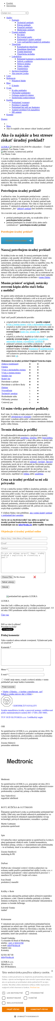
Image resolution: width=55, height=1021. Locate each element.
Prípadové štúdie (19, 81)
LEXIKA (5, 147)
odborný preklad (24, 208)
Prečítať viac (35, 987)
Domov (4, 119)
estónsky (33, 462)
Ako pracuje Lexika (20, 73)
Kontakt (9, 114)
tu (16, 356)
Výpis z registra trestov (11, 373)
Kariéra (9, 100)
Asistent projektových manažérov (26, 110)
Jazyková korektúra (20, 71)
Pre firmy (21, 35)
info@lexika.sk (25, 525)
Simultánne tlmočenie (26, 49)
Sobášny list (6, 376)
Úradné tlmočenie (24, 51)
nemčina (33, 438)
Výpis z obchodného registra (13, 370)
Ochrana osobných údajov (23, 95)
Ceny (8, 76)
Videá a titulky (23, 66)
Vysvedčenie (6, 390)
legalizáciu (33, 349)
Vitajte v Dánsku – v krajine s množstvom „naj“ (23, 691)
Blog (8, 83)
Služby (9, 18)
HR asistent (16, 112)
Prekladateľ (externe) (21, 102)
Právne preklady (24, 25)
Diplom (4, 387)
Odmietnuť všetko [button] (39, 1009)
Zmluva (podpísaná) (9, 364)
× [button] (52, 971)
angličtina (24, 438)
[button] (27, 1016)
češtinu (26, 474)
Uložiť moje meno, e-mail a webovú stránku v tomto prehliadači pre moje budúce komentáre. (24, 680)
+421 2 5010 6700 (15, 943)
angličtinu (39, 474)
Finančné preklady (25, 27)
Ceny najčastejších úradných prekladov (33, 42)
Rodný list (5, 379)
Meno (4, 669)
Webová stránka (24, 64)
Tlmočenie (16, 44)
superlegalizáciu (47, 349)
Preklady (15, 20)
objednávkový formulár (21, 416)
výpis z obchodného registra (38, 324)
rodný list (25, 332)
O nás (8, 88)
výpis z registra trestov (16, 324)
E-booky (15, 85)
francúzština (47, 438)
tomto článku (44, 277)
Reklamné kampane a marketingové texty (34, 59)
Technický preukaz (9, 393)
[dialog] (27, 994)
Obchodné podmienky (21, 93)
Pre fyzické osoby (24, 37)
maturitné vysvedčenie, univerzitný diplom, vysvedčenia (27, 340)
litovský (49, 462)
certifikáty (39, 341)
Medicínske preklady (26, 30)
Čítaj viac (5, 615)
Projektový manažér (20, 105)
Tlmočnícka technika (26, 54)
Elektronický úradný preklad (29, 39)
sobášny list (34, 332)
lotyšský (41, 462)
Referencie (10, 78)
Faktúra (4, 367)
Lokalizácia (16, 56)
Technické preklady (25, 22)
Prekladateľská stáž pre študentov (26, 107)
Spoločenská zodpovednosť (23, 98)
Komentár (6, 647)
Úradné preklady (19, 32)
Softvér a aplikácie (25, 61)
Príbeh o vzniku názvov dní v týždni (16, 694)
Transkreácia (22, 68)
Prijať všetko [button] (13, 1009)
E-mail (4, 674)
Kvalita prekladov (19, 90)
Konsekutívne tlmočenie (27, 47)
